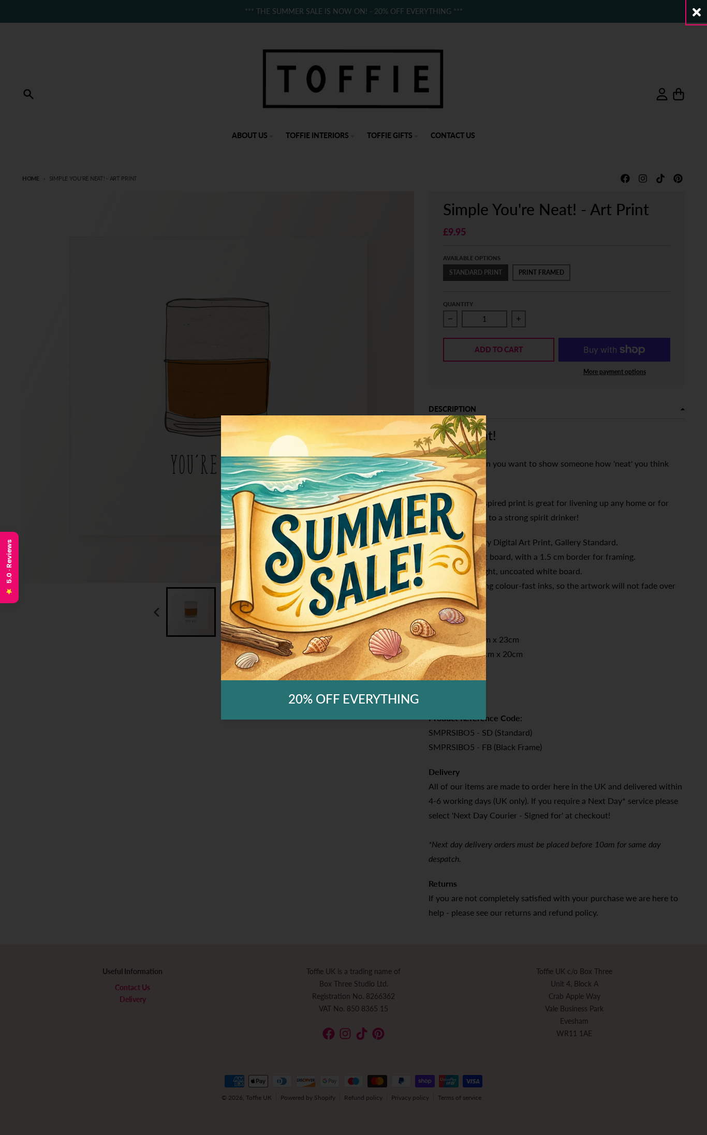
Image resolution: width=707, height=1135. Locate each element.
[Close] (696, 12)
